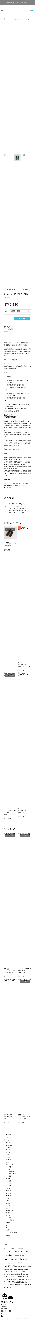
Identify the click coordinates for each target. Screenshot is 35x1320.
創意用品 (8, 1193)
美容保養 (8, 1160)
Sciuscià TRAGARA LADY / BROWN (10, 544)
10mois (5, 1249)
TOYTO (24, 1277)
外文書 (8, 1205)
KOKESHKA (9, 1271)
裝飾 (10, 1185)
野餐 (7, 1154)
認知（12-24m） (10, 1213)
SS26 (5, 1277)
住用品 (8, 1178)
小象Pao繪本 (7, 1285)
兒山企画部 (22, 1282)
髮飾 (10, 1176)
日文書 (8, 1203)
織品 (10, 1181)
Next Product (25, 289)
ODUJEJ (23, 1271)
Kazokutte (16, 1269)
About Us (3, 1304)
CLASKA (6, 1255)
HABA (14, 1263)
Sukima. (8, 1276)
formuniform (10, 1263)
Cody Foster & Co (16, 1255)
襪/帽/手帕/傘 (12, 1174)
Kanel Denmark (27, 1266)
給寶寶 (8, 1152)
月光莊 (27, 1285)
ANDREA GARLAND (15, 1248)
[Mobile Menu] (2, 10)
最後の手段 (23, 1285)
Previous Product (11, 289)
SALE (7, 1137)
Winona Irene (21, 1279)
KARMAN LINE (8, 1269)
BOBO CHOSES (23, 1252)
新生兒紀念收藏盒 (15, 1285)
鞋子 (12, 329)
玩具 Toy (8, 1208)
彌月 (7, 1225)
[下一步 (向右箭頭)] (32, 660)
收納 (10, 1183)
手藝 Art (8, 1188)
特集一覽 (8, 1142)
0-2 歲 (7, 1198)
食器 (7, 1162)
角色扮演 (11, 1220)
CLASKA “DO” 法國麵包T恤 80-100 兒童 (24, 970)
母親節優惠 (9, 1145)
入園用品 (8, 1147)
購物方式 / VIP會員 (6, 1311)
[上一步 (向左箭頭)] (3, 660)
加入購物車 (22, 319)
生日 (7, 1227)
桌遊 (10, 1218)
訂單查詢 (3, 1306)
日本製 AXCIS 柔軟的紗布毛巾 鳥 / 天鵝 (10, 1116)
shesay (27, 1274)
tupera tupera (12, 1279)
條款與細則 (4, 1309)
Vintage (8, 1140)
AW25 (10, 1252)
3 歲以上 (8, 1201)
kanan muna (19, 1266)
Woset (28, 1279)
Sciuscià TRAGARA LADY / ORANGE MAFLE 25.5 (10, 811)
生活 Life (8, 1157)
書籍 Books (8, 1196)
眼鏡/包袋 (11, 1171)
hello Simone (21, 1263)
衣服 (10, 1167)
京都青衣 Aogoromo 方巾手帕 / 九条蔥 (10, 970)
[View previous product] (5, 289)
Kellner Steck (23, 1269)
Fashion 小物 (7, 329)
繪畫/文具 (8, 1191)
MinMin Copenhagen (17, 1271)
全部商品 (8, 1235)
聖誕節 (8, 1230)
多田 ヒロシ (28, 1282)
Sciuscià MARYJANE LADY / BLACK (24, 810)
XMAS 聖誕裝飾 (13, 1232)
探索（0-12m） (10, 1210)
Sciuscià (6, 331)
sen (24, 1274)
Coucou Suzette (13, 1259)
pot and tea (14, 1274)
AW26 (15, 1252)
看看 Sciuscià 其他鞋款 (10, 360)
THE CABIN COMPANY (16, 1277)
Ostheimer (7, 1274)
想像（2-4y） (9, 1215)
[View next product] (30, 289)
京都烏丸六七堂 (13, 1282)
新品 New (8, 1134)
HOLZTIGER (9, 1266)
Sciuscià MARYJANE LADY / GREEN (24, 664)
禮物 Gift (8, 1223)
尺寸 (5, 311)
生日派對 (8, 1150)
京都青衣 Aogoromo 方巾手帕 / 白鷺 (24, 1116)
